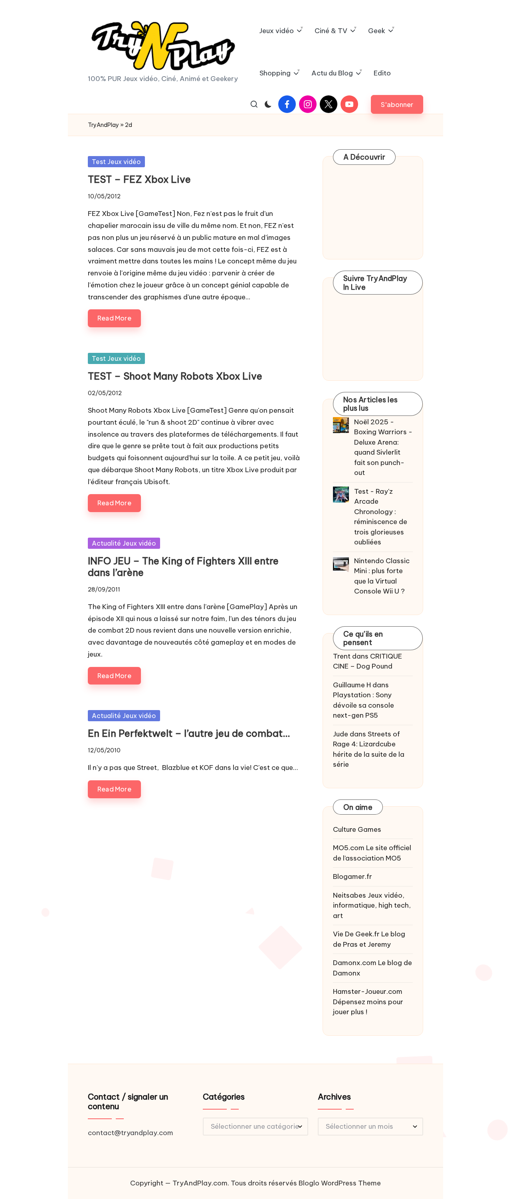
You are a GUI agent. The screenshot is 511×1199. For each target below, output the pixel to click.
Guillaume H (352, 685)
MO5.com (348, 847)
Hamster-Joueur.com (367, 991)
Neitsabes (349, 895)
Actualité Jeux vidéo (124, 543)
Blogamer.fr (352, 876)
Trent (342, 656)
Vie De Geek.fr (356, 934)
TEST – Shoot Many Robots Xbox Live (175, 376)
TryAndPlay (103, 125)
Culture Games (357, 829)
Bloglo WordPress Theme (340, 1183)
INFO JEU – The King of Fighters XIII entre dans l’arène (183, 566)
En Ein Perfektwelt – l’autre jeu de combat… (189, 733)
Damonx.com (354, 962)
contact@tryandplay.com (130, 1132)
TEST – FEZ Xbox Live (139, 179)
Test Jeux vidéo (116, 162)
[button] (397, 104)
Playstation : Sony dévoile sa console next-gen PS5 (363, 705)
